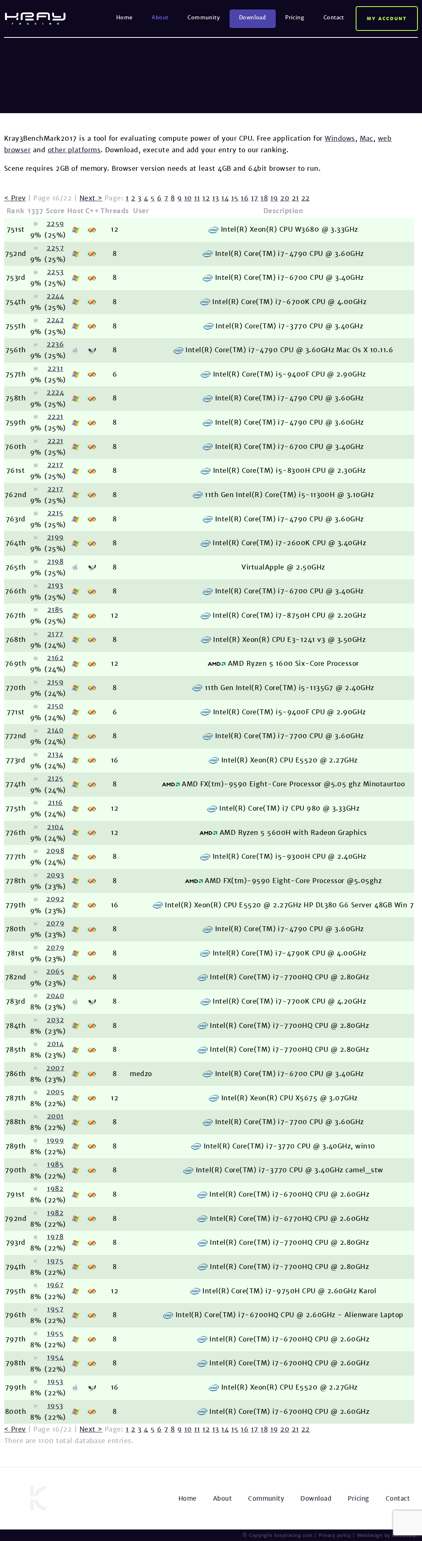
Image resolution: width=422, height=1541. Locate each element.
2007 (55, 1068)
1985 (55, 1164)
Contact (334, 17)
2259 (55, 223)
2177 (55, 634)
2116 (55, 802)
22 (305, 198)
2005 (55, 1092)
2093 (55, 875)
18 (264, 198)
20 (284, 198)
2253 (55, 271)
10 (188, 198)
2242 (55, 320)
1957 (55, 1309)
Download (252, 17)
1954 (55, 1357)
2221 (55, 416)
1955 (55, 1333)
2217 (55, 464)
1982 (55, 1188)
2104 (55, 827)
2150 (55, 706)
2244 (55, 296)
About (160, 17)
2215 (55, 513)
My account (387, 18)
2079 (55, 923)
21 (295, 198)
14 (225, 198)
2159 (55, 682)
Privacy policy (335, 1535)
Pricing (294, 17)
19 (274, 198)
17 (254, 198)
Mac (366, 138)
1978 (55, 1236)
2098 (55, 850)
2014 (55, 1043)
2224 (55, 392)
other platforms (74, 150)
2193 (55, 585)
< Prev (15, 198)
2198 (55, 561)
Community (204, 17)
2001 (55, 1116)
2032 (55, 1020)
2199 (55, 537)
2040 (55, 995)
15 (235, 198)
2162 (55, 657)
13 (215, 198)
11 (197, 198)
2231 (55, 368)
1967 (55, 1285)
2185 (55, 609)
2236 (55, 344)
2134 (55, 754)
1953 (55, 1381)
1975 (55, 1261)
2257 (55, 248)
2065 (55, 971)
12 (206, 198)
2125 (55, 778)
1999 (55, 1140)
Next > (91, 198)
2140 (55, 730)
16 (245, 198)
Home (124, 17)
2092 (55, 899)
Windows (340, 138)
